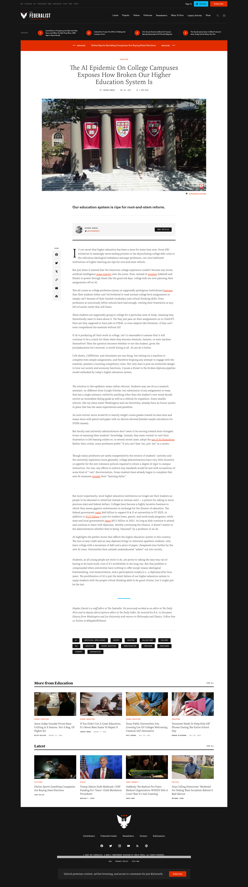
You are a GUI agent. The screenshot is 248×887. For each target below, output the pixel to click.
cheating (130, 640)
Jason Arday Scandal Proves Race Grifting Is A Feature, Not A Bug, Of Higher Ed (54, 727)
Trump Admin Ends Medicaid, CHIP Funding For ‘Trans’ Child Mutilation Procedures (101, 790)
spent (98, 512)
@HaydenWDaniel (93, 231)
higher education (108, 646)
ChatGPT (116, 640)
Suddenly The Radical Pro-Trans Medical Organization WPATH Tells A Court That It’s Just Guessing (147, 790)
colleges (164, 640)
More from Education (53, 683)
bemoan (168, 290)
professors (164, 646)
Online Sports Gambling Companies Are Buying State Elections (54, 788)
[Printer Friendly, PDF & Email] (56, 296)
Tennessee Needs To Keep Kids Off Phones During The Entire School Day (191, 727)
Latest (39, 746)
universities (95, 652)
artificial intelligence (95, 640)
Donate (202, 3)
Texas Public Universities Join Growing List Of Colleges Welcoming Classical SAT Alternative (146, 727)
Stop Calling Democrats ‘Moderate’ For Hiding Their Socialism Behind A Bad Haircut (192, 790)
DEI (76, 646)
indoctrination (130, 646)
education (90, 646)
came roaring (103, 274)
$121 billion (92, 516)
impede (96, 476)
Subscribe (218, 3)
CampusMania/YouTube (197, 193)
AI (76, 640)
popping (152, 274)
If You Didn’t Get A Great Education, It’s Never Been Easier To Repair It (100, 725)
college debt (147, 640)
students (78, 652)
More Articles (163, 229)
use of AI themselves (163, 439)
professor (148, 646)
